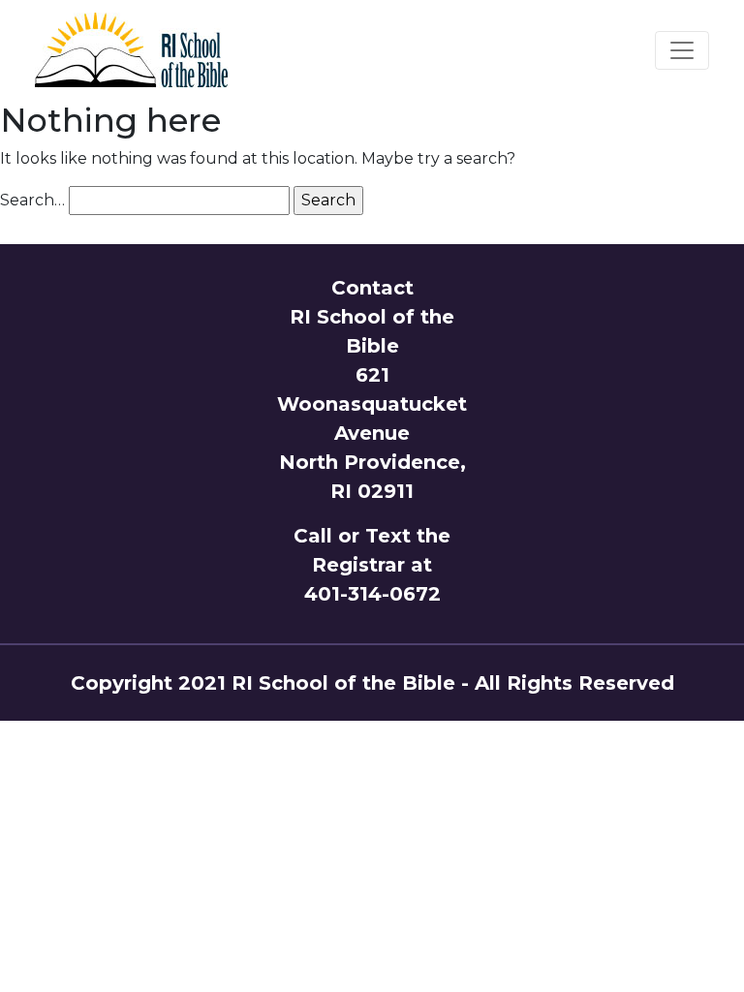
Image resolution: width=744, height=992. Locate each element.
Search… (32, 200)
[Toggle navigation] (682, 50)
